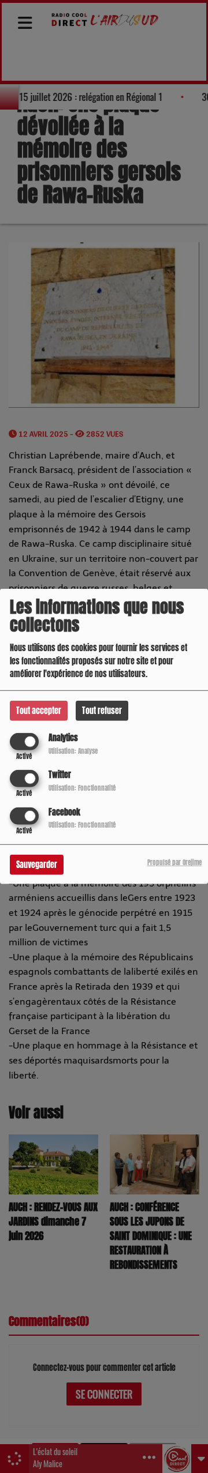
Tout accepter (38, 711)
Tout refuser (102, 711)
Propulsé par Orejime (174, 862)
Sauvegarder (36, 864)
